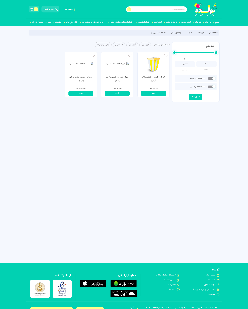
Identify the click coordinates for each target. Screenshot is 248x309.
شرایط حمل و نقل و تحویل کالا (204, 289)
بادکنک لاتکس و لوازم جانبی (121, 22)
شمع (217, 22)
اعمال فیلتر (195, 97)
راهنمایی (69, 9)
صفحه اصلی (213, 32)
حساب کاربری (49, 9)
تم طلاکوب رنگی (176, 32)
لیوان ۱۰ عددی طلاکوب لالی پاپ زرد (117, 78)
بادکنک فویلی (143, 22)
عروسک (208, 22)
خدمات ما (211, 280)
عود (49, 22)
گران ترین (132, 44)
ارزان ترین (145, 44)
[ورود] (166, 55)
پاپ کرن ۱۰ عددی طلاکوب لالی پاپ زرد (154, 78)
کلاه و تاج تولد (71, 22)
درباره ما (172, 289)
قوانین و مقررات (169, 280)
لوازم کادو (158, 22)
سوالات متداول (209, 284)
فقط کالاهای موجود (197, 78)
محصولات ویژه (37, 22)
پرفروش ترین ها (103, 44)
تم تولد (198, 22)
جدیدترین (119, 44)
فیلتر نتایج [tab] (210, 46)
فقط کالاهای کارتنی (197, 86)
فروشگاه (201, 32)
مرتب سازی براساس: (161, 45)
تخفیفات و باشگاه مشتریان (165, 275)
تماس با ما (172, 284)
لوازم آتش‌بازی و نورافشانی (92, 22)
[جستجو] (129, 9)
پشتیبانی (212, 294)
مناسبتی (58, 22)
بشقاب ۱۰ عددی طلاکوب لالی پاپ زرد (81, 78)
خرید (154, 93)
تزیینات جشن (171, 22)
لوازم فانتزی (186, 22)
